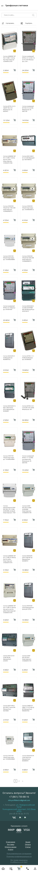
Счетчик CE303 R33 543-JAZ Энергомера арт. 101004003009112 (28, 207)
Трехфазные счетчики (16, 5)
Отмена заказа (10, 847)
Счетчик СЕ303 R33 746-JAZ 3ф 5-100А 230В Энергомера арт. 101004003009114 (9, 208)
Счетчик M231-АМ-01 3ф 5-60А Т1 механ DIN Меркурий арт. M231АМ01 (9, 708)
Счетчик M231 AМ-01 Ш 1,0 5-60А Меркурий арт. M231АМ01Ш (28, 157)
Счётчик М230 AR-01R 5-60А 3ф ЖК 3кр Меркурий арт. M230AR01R (28, 758)
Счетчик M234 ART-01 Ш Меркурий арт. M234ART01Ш (9, 357)
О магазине (10, 842)
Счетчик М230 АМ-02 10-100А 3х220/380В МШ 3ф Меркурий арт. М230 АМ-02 (28, 308)
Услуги (10, 849)
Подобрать (28, 23)
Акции (27, 842)
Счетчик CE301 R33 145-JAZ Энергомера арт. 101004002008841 (9, 457)
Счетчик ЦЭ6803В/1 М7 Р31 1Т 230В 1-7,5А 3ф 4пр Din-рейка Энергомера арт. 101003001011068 (9, 159)
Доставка (10, 844)
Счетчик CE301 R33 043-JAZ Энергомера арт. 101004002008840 (9, 257)
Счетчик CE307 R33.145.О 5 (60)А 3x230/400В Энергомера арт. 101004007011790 (26, 509)
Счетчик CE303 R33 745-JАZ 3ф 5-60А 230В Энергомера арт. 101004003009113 (28, 258)
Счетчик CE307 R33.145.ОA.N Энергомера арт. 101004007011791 (26, 658)
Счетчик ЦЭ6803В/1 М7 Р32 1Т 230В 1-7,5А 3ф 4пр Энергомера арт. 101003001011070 (9, 58)
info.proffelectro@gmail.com (19, 800)
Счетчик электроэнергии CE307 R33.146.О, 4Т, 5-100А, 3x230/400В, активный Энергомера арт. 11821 (9, 509)
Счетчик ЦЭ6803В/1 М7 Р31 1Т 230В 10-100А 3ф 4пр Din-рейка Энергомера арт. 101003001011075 (9, 559)
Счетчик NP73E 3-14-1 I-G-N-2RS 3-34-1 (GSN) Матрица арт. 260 (28, 407)
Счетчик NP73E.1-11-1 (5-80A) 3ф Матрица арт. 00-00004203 (28, 357)
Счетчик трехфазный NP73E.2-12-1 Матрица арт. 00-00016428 (9, 307)
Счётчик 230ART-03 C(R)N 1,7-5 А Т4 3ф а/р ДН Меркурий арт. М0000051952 (28, 708)
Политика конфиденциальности (19, 856)
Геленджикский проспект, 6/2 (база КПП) (19, 810)
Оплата (28, 844)
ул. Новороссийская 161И (25, 806)
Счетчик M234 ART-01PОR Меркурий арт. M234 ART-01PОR (28, 607)
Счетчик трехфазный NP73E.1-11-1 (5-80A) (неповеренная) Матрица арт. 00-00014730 (28, 459)
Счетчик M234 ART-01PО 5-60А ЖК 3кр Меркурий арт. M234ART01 (27, 558)
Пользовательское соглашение (19, 853)
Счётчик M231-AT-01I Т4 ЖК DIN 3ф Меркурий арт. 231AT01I (8, 658)
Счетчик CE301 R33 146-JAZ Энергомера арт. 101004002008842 (9, 757)
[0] (19, 868)
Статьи (28, 847)
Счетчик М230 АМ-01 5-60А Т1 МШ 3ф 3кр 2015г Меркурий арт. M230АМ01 (9, 408)
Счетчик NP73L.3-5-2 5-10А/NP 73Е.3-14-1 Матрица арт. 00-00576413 (9, 108)
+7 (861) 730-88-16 (19, 796)
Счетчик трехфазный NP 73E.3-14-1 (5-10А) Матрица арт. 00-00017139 (28, 108)
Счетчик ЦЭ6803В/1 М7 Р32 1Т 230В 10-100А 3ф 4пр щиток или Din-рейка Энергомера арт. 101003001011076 (9, 609)
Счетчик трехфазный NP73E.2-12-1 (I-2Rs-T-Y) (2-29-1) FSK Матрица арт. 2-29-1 (28, 58)
